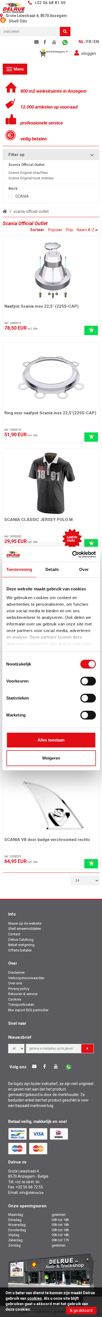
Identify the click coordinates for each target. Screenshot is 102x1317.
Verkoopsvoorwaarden (26, 978)
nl (81, 41)
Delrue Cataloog (20, 940)
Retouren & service (23, 994)
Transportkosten (21, 1004)
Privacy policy (18, 989)
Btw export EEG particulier (28, 1010)
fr (88, 41)
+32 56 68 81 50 (50, 2)
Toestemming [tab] (19, 569)
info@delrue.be (31, 1193)
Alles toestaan (51, 740)
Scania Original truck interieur (31, 178)
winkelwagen (54, 51)
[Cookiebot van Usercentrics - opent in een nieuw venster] (73, 554)
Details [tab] (52, 569)
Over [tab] (83, 569)
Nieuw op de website (24, 923)
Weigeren (51, 758)
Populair (55, 230)
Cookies (14, 999)
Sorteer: (38, 230)
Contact (14, 934)
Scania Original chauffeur (28, 173)
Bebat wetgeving (21, 945)
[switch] (88, 681)
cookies (34, 1298)
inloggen (88, 53)
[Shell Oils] (4, 21)
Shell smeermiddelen (24, 929)
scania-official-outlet (31, 211)
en (96, 41)
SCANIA (22, 196)
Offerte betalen (20, 950)
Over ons (15, 983)
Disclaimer (16, 972)
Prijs (69, 230)
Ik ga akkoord (81, 1310)
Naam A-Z (86, 230)
